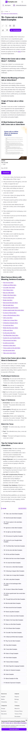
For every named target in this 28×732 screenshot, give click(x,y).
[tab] (7, 5)
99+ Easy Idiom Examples (10, 645)
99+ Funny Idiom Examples (10, 649)
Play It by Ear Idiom (8, 282)
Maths (3, 699)
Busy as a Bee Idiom (8, 292)
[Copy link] (2, 25)
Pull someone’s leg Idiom (9, 340)
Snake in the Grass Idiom (9, 295)
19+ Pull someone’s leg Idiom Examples (13, 536)
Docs (16, 702)
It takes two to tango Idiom (10, 320)
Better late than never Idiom (10, 328)
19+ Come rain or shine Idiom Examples (13, 566)
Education (4, 713)
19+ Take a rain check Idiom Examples (13, 513)
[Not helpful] (7, 30)
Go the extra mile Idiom (9, 333)
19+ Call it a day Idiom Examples (12, 579)
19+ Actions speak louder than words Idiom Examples (14, 594)
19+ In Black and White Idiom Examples (13, 636)
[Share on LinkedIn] (13, 25)
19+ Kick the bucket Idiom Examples (12, 517)
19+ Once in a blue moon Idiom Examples (14, 616)
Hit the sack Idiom (8, 330)
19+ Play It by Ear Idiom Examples (12, 641)
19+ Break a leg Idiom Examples (11, 611)
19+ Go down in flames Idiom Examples (13, 589)
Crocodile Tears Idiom (9, 287)
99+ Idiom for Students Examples (12, 670)
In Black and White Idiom (9, 285)
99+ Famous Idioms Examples (11, 661)
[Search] (22, 1)
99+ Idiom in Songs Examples (11, 653)
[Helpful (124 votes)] (3, 30)
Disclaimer (17, 716)
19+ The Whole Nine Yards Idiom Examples (14, 546)
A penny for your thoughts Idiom (11, 338)
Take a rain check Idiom (9, 353)
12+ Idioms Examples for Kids (11, 678)
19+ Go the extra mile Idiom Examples (13, 550)
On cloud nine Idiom (8, 325)
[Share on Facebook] (10, 25)
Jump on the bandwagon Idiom (11, 315)
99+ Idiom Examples (9, 674)
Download (6, 172)
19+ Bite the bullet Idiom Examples (12, 603)
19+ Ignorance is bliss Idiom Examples (13, 527)
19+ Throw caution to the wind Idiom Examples (13, 522)
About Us (17, 708)
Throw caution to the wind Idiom (11, 348)
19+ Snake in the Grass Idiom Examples (13, 620)
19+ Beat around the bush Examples (13, 607)
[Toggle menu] (3, 2)
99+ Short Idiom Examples (10, 657)
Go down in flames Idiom (9, 312)
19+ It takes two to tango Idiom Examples (14, 575)
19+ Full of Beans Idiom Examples (12, 628)
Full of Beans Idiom (8, 290)
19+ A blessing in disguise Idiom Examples (14, 571)
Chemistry (4, 702)
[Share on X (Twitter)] (6, 25)
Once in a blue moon (8, 297)
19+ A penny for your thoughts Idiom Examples (13, 541)
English (3, 696)
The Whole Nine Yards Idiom (10, 335)
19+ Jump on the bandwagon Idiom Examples (12, 584)
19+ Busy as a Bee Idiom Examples (12, 624)
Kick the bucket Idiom (9, 350)
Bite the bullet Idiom (8, 305)
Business (3, 711)
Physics (17, 696)
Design (3, 708)
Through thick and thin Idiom (10, 307)
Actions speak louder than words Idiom (13, 310)
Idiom (6, 11)
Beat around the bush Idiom (10, 302)
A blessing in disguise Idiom (10, 323)
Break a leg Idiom (7, 300)
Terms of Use (18, 713)
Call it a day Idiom (7, 317)
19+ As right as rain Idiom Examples (12, 532)
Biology (17, 699)
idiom (19, 51)
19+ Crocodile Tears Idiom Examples (13, 632)
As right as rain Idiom (8, 343)
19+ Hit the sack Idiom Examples (12, 554)
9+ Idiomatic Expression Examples (12, 682)
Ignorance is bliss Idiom (9, 345)
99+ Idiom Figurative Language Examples (14, 666)
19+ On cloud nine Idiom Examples (12, 562)
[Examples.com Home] (11, 2)
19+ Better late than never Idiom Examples (14, 558)
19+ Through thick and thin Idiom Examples (14, 599)
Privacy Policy (18, 711)
